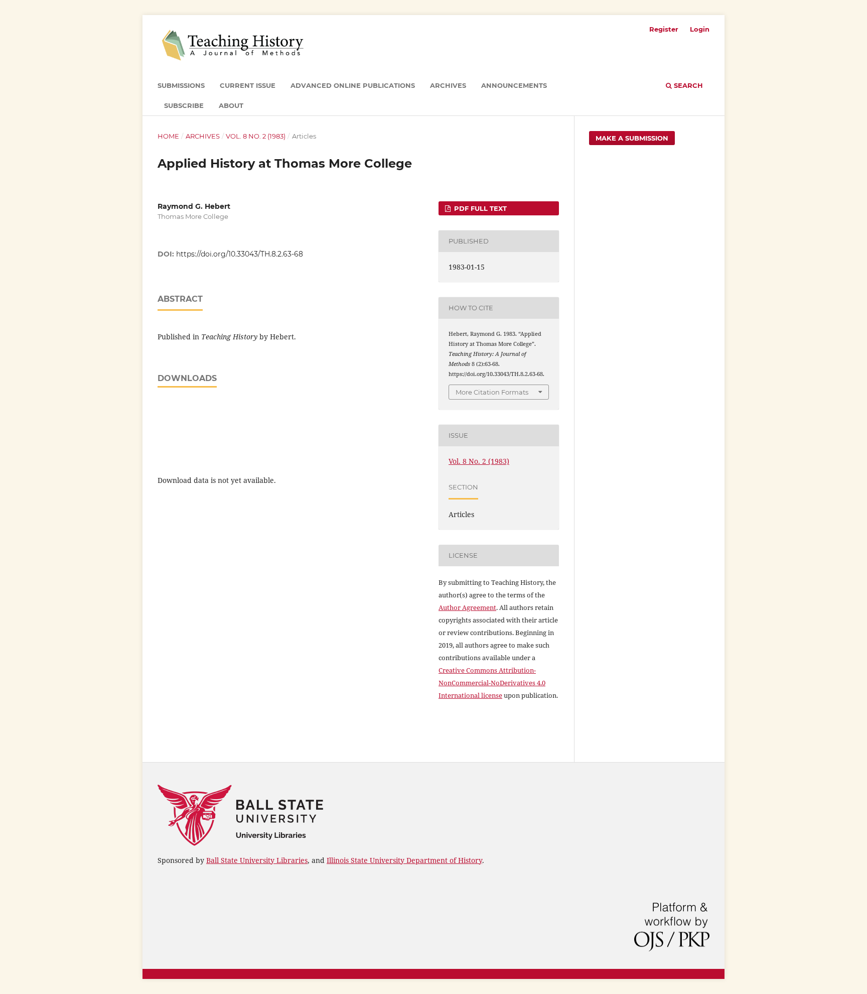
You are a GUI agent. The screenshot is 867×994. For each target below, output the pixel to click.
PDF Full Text (479, 208)
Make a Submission (632, 138)
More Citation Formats (492, 392)
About (231, 105)
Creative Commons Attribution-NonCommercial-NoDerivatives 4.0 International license (492, 683)
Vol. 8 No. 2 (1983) (255, 136)
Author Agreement (467, 607)
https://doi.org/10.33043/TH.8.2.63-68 (239, 254)
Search (687, 85)
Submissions (181, 85)
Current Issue (247, 85)
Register (663, 29)
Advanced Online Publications (353, 85)
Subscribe (184, 105)
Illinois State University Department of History (404, 860)
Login (699, 29)
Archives (448, 85)
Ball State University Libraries (257, 860)
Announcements (514, 85)
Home (168, 136)
